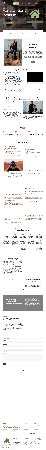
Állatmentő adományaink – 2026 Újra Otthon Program (7, 425)
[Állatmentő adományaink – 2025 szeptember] (18, 397)
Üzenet (4, 353)
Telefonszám (5, 344)
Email (4, 340)
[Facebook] (3, 0)
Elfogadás (4, 447)
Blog (25, 3)
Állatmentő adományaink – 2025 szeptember (17, 425)
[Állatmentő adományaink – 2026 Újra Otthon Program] (7, 397)
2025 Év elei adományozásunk (28, 425)
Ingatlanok (16, 3)
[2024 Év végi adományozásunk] (38, 397)
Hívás (36, 3)
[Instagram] (5, 0)
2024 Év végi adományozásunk (38, 425)
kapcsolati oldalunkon (18, 266)
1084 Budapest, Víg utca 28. (18, 443)
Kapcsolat (29, 3)
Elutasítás (7, 447)
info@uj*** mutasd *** (18, 442)
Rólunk (21, 3)
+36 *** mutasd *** (19, 440)
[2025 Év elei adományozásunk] (28, 397)
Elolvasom (5, 429)
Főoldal (11, 3)
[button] (42, 133)
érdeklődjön (9, 273)
